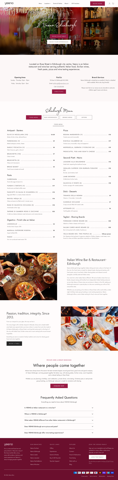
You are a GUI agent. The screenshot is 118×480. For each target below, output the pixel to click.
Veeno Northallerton (36, 461)
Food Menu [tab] (33, 117)
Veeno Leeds (34, 454)
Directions (59, 91)
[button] (113, 3)
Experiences (53, 451)
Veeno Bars (11, 475)
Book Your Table (59, 36)
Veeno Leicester (34, 458)
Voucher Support (54, 461)
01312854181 (60, 86)
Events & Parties (54, 454)
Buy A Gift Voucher (55, 458)
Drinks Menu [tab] (67, 117)
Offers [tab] (84, 117)
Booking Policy (110, 476)
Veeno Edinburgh (35, 451)
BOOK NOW (97, 3)
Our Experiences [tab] (50, 117)
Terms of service (93, 476)
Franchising (72, 458)
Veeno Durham (34, 448)
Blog (70, 464)
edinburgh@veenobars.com (61, 83)
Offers (51, 448)
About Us (72, 448)
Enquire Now (59, 386)
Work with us (73, 461)
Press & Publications (75, 454)
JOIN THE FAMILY (97, 457)
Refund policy (102, 476)
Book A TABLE (14, 343)
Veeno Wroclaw (34, 464)
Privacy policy (84, 476)
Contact (71, 451)
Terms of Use (106, 461)
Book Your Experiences (59, 42)
